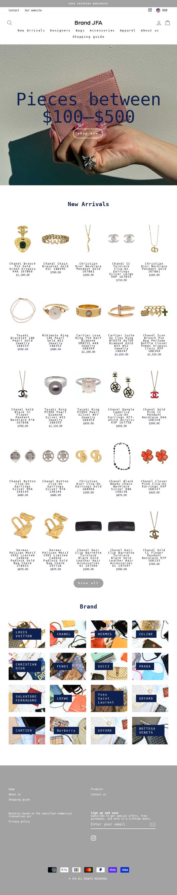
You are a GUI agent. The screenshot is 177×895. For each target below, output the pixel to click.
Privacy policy (19, 821)
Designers (60, 30)
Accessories (102, 30)
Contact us (98, 794)
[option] (88, 3)
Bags (80, 30)
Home (12, 789)
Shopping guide (88, 36)
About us (150, 30)
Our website (33, 10)
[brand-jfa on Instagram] (93, 838)
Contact (14, 10)
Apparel (128, 30)
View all (88, 583)
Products (97, 789)
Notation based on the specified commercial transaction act (40, 815)
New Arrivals (31, 30)
